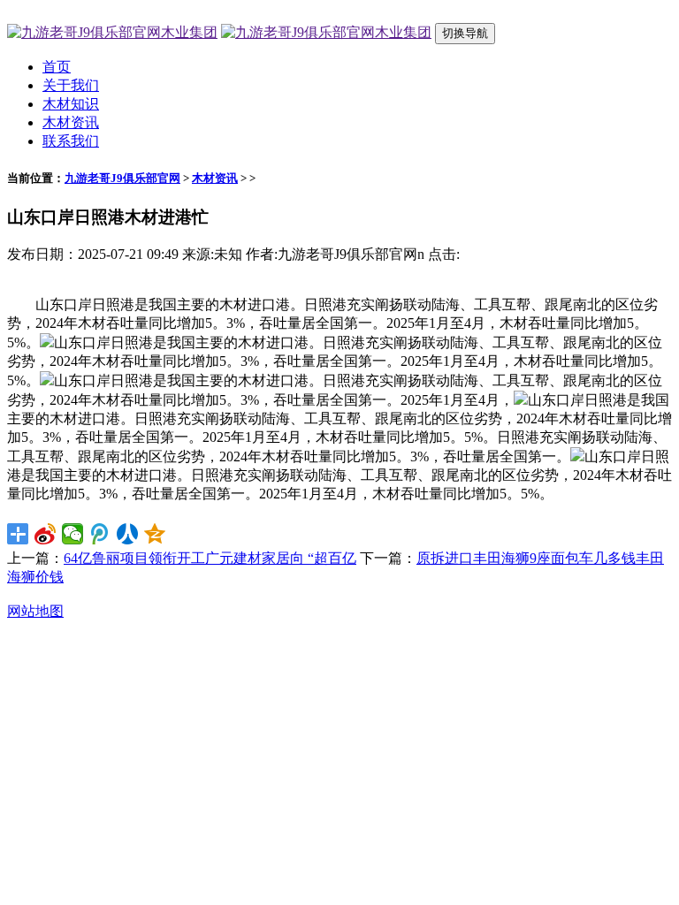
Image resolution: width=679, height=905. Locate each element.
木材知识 (70, 103)
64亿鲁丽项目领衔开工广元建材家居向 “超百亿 (210, 558)
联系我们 (70, 140)
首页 (56, 66)
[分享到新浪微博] (45, 533)
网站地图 (35, 611)
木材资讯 (70, 122)
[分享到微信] (73, 533)
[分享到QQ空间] (155, 533)
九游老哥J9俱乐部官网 (122, 178)
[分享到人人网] (128, 533)
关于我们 (70, 85)
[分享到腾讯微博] (100, 533)
